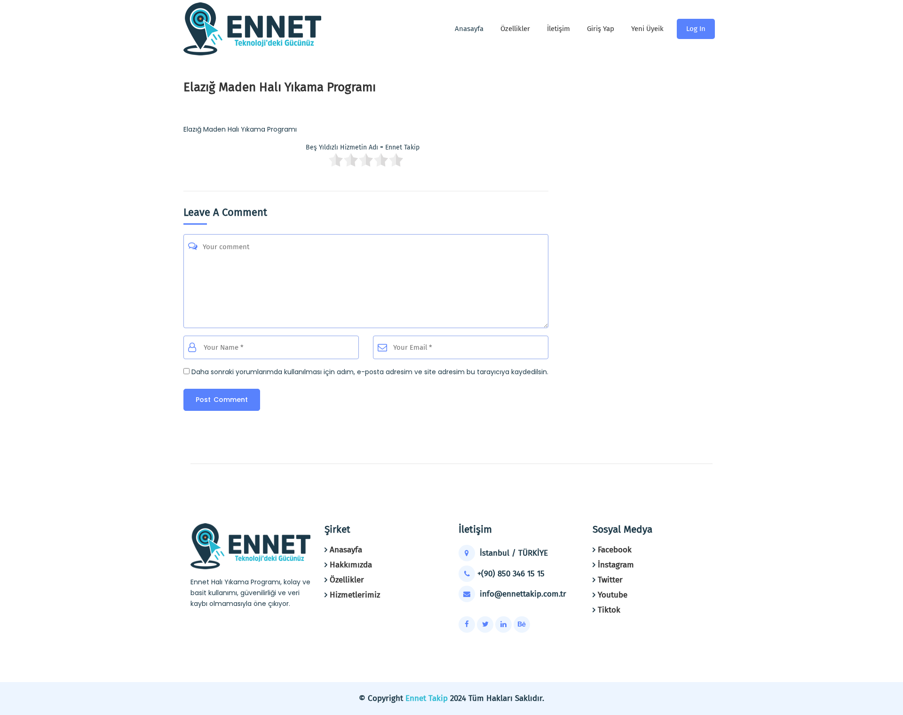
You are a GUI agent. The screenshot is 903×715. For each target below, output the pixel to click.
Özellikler (515, 28)
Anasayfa (346, 550)
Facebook (615, 550)
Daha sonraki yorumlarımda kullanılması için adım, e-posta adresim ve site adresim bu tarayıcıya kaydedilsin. (369, 372)
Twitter (610, 580)
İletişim (558, 28)
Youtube (612, 595)
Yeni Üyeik (647, 28)
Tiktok (609, 610)
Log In (695, 28)
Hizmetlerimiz (355, 595)
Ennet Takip (426, 698)
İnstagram (616, 565)
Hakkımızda (351, 565)
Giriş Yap (600, 28)
